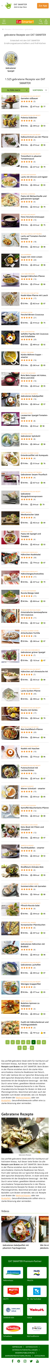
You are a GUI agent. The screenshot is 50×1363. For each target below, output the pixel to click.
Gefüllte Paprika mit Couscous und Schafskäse (34, 335)
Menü (4, 23)
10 (25, 1047)
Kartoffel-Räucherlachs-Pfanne (35, 807)
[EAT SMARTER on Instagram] (25, 1361)
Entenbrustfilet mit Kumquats (34, 455)
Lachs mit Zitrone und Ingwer (34, 177)
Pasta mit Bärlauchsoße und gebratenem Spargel (34, 197)
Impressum (17, 1347)
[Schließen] (2, 5)
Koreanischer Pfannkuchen (33, 924)
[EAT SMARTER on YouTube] (37, 1361)
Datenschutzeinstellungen (25, 1350)
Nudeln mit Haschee (30, 748)
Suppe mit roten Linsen (31, 257)
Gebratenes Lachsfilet (31, 964)
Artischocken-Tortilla (30, 633)
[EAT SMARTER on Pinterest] (19, 1361)
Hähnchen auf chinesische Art (34, 671)
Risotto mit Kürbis (29, 710)
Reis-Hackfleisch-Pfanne (32, 729)
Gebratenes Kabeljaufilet (32, 396)
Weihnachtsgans (23, 1097)
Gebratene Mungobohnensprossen (32, 495)
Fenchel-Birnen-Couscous (32, 314)
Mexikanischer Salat (30, 514)
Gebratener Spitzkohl (30, 436)
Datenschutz (32, 1347)
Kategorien (40, 1356)
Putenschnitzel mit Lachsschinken (29, 769)
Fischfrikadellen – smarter (32, 847)
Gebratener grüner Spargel (33, 652)
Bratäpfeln (6, 1100)
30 (32, 1047)
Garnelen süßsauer (29, 98)
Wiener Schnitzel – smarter (33, 788)
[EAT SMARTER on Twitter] (31, 1361)
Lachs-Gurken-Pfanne (30, 690)
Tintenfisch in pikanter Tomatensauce (31, 157)
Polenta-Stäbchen (29, 117)
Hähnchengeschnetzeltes (32, 573)
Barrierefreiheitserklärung (18, 1356)
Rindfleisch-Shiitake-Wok (32, 867)
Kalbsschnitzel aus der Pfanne (34, 137)
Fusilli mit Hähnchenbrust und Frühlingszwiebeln (35, 1023)
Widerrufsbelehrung (25, 1353)
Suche (41, 23)
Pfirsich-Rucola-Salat (30, 905)
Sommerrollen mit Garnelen (33, 886)
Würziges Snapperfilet (31, 984)
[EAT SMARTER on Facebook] (12, 1361)
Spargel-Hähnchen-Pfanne (33, 276)
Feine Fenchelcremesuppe (32, 217)
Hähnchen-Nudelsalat (31, 554)
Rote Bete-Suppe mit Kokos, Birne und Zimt (33, 376)
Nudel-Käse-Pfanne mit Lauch (34, 295)
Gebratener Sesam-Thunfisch (34, 474)
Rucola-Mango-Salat (30, 593)
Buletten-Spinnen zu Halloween (30, 1004)
